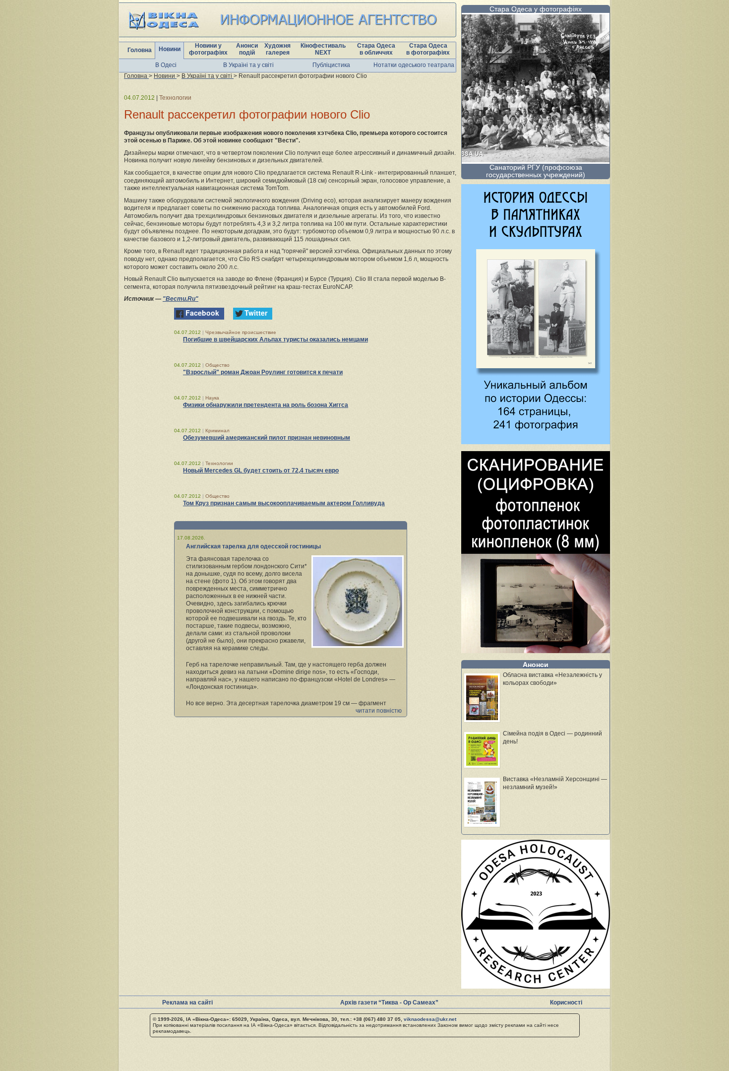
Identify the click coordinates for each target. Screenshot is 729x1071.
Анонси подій (247, 49)
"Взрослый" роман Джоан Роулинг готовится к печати (263, 372)
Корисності (566, 1002)
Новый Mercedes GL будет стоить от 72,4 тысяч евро (261, 470)
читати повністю (379, 710)
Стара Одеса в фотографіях (428, 49)
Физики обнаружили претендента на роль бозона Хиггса (265, 405)
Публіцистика (331, 65)
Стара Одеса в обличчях (376, 49)
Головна (139, 50)
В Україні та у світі (248, 65)
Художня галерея (277, 49)
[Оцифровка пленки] (535, 650)
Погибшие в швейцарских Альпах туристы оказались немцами (275, 339)
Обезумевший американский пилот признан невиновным (266, 437)
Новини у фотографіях (208, 49)
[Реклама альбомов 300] (535, 441)
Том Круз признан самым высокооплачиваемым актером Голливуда (284, 503)
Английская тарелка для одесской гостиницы (253, 546)
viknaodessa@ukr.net (430, 1019)
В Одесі (166, 65)
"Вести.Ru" (180, 298)
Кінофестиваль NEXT (323, 49)
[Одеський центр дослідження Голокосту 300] (535, 986)
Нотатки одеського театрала (413, 65)
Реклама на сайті (187, 1002)
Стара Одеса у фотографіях (535, 9)
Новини (170, 49)
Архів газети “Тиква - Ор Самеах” (389, 1002)
